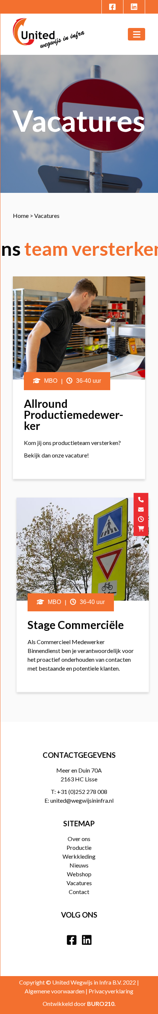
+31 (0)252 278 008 (82, 791)
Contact (79, 891)
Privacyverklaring (111, 990)
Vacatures (79, 882)
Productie (79, 847)
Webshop (79, 873)
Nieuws (79, 865)
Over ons (79, 838)
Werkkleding (79, 856)
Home (21, 215)
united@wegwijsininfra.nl (82, 800)
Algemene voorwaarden (55, 990)
